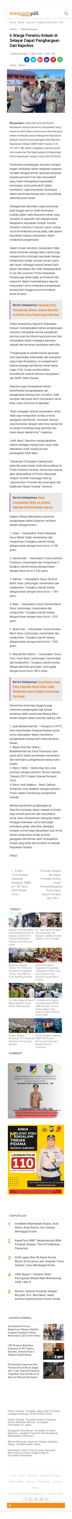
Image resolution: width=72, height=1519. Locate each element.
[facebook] (27, 60)
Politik (62, 22)
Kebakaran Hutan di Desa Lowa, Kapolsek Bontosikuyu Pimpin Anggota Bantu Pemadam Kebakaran (31, 1453)
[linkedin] (46, 60)
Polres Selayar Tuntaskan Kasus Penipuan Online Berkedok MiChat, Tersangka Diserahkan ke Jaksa (32, 1422)
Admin (22, 65)
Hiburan (31, 1481)
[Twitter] (36, 1499)
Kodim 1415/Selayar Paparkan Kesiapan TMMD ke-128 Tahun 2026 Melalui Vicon (21, 882)
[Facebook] (25, 1499)
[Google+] (30, 1499)
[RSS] (46, 1499)
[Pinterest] (41, 1499)
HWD (60, 1493)
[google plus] (40, 60)
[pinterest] (53, 60)
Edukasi (57, 1481)
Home (13, 22)
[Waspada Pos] (24, 15)
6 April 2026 (36, 53)
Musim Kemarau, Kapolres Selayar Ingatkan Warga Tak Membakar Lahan (33, 1443)
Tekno (34, 1487)
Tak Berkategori (29, 29)
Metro (20, 1481)
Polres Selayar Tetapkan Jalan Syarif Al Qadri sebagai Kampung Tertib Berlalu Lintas (34, 1412)
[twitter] (33, 60)
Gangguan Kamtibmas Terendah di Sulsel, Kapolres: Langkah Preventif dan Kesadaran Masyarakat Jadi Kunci (33, 1433)
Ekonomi (31, 22)
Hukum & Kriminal (47, 22)
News (21, 22)
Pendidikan (44, 1481)
